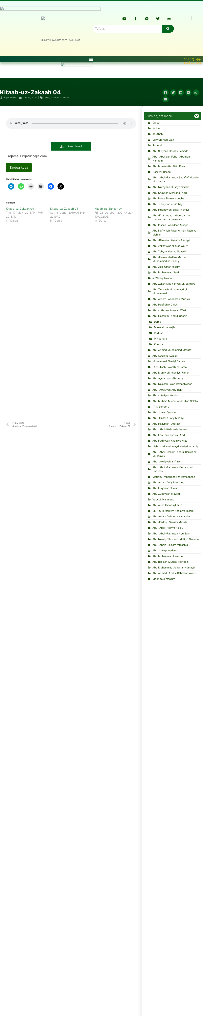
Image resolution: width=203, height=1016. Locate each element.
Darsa (46, 97)
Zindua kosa (19, 167)
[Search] (168, 29)
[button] (91, 59)
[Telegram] (146, 18)
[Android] (169, 18)
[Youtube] (124, 18)
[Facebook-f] (135, 18)
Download (72, 146)
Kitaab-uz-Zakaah (60, 97)
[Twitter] (158, 18)
